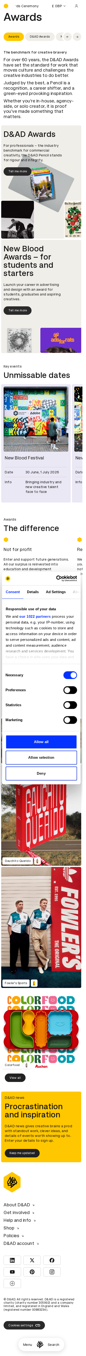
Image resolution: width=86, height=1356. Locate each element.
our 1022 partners (35, 616)
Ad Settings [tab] (55, 592)
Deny (41, 773)
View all (15, 1074)
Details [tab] (33, 592)
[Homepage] (40, 1344)
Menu (27, 1345)
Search (53, 1345)
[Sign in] (76, 6)
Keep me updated (22, 1150)
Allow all (41, 742)
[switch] (70, 690)
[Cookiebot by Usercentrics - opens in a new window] (57, 578)
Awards (13, 36)
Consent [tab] (12, 592)
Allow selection (41, 757)
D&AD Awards (40, 36)
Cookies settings (20, 1322)
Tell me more (17, 171)
